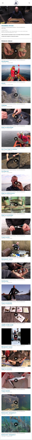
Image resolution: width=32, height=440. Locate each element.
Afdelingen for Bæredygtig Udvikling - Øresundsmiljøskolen (13, 27)
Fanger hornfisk (5, 237)
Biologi (2, 31)
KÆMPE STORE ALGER (7, 325)
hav (19, 31)
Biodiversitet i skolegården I (8, 434)
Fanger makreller (5, 390)
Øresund (3, 32)
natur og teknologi (23, 31)
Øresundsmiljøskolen (9, 32)
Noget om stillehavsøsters (8, 193)
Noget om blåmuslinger (7, 127)
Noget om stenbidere (6, 369)
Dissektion (7, 31)
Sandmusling (4, 281)
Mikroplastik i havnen (6, 347)
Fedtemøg (4, 105)
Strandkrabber (5, 61)
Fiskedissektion (15, 31)
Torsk (15, 32)
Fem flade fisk (5, 171)
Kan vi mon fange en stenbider (9, 149)
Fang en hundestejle (6, 303)
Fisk (10, 31)
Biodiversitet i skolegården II (8, 412)
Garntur (3, 83)
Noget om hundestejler (7, 215)
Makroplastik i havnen (7, 259)
